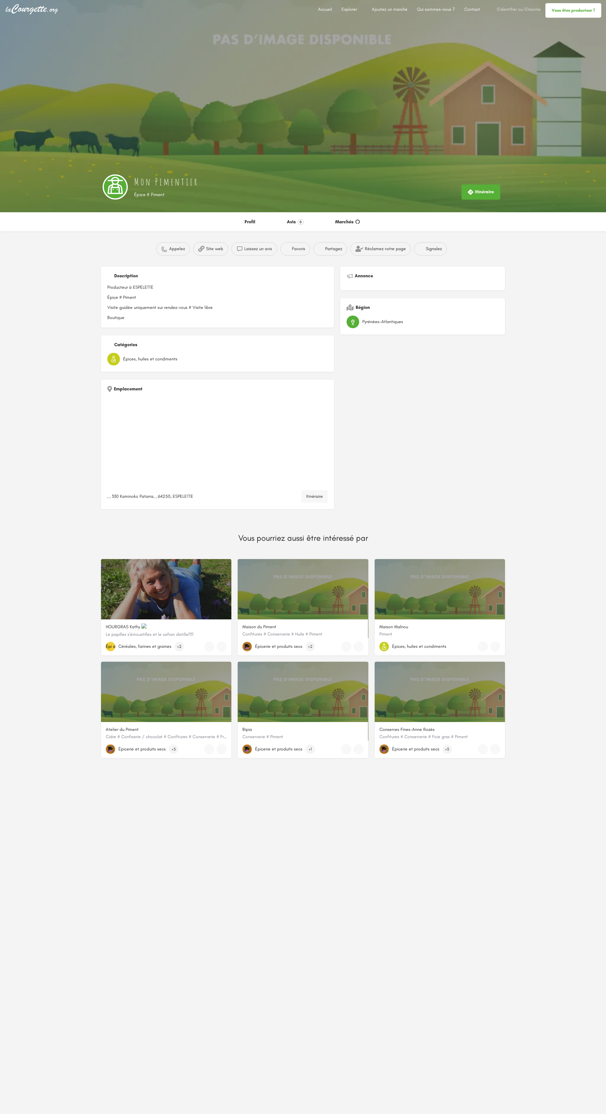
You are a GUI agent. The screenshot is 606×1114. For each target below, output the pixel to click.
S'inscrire (532, 9)
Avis (294, 222)
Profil (250, 222)
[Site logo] (33, 9)
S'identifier (507, 9)
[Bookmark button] (222, 646)
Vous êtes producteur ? (573, 10)
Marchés (344, 222)
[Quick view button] (209, 646)
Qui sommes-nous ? (436, 9)
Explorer (349, 9)
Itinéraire (314, 496)
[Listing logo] (115, 187)
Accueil (325, 9)
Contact (472, 9)
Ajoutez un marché (389, 9)
